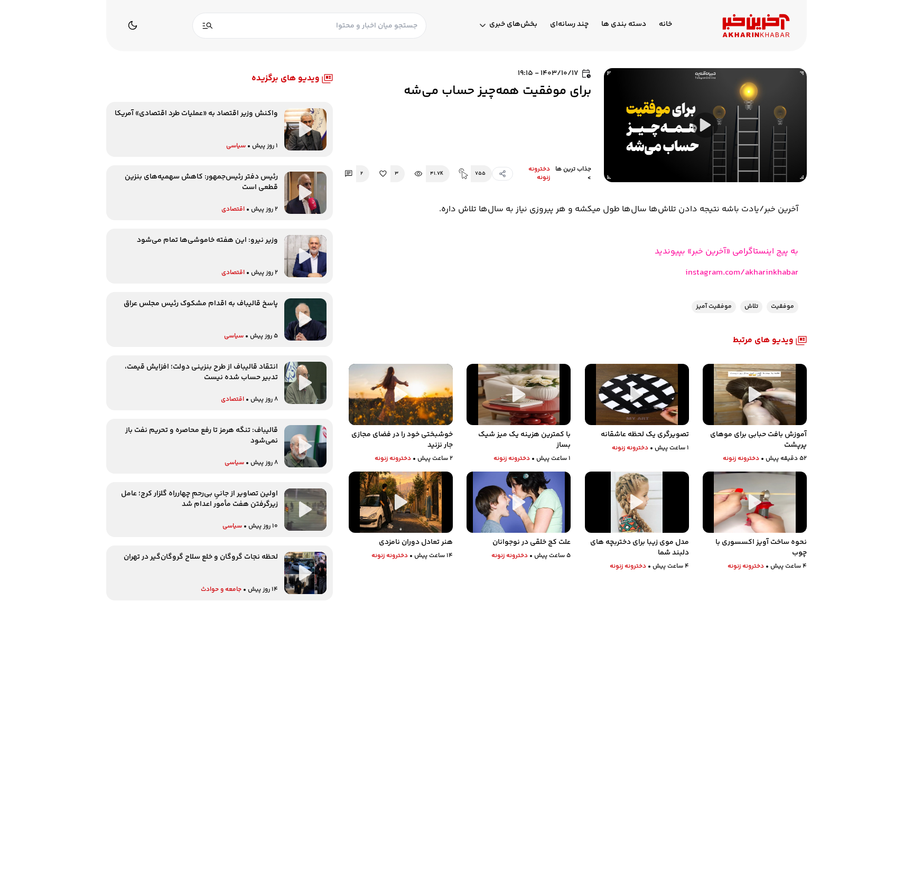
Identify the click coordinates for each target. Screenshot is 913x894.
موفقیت (782, 307)
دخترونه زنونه (539, 173)
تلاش (751, 307)
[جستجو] (207, 25)
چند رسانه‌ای (569, 24)
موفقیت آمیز (714, 307)
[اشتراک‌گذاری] (502, 174)
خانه (665, 24)
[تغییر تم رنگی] (132, 25)
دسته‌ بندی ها (623, 24)
